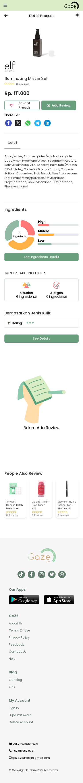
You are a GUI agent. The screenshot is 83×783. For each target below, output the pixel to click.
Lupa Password (20, 715)
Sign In (14, 708)
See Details (41, 338)
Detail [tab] (12, 142)
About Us (16, 623)
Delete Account (21, 722)
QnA (12, 687)
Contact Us (17, 651)
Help (12, 658)
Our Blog (15, 680)
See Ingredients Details (41, 257)
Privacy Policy (19, 637)
